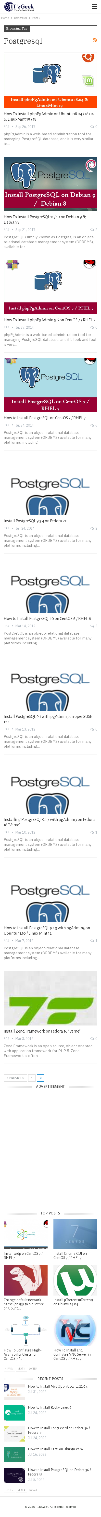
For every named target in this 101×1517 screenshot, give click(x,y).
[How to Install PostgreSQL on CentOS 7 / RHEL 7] (50, 385)
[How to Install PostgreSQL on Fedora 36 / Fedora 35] (14, 1475)
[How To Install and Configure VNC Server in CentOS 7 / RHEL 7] (75, 1330)
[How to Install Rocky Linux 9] (14, 1413)
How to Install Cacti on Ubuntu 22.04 (56, 1449)
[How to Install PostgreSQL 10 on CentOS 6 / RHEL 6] (50, 586)
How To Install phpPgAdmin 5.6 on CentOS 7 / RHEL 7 (49, 320)
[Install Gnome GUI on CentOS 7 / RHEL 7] (75, 1234)
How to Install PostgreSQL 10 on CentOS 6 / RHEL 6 (47, 619)
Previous (16, 1078)
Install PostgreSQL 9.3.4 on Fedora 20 (35, 521)
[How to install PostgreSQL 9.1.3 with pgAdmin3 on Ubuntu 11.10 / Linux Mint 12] (50, 895)
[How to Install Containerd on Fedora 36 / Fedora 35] (14, 1434)
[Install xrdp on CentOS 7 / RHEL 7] (26, 1234)
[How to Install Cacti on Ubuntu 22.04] (14, 1455)
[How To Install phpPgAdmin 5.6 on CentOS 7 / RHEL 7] (50, 287)
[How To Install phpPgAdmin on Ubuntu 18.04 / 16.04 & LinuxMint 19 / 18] (50, 81)
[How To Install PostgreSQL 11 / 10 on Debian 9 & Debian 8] (50, 184)
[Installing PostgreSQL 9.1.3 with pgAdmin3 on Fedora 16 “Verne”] (50, 787)
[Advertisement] (50, 1153)
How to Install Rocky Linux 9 (49, 1407)
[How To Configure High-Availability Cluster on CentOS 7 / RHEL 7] (26, 1330)
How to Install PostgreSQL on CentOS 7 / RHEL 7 (45, 418)
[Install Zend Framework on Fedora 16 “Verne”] (50, 998)
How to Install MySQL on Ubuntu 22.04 (58, 1386)
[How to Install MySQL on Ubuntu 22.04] (14, 1392)
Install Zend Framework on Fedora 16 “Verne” (42, 1031)
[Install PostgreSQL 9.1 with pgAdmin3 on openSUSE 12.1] (50, 684)
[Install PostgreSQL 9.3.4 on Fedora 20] (50, 488)
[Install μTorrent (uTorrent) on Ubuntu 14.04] (75, 1280)
